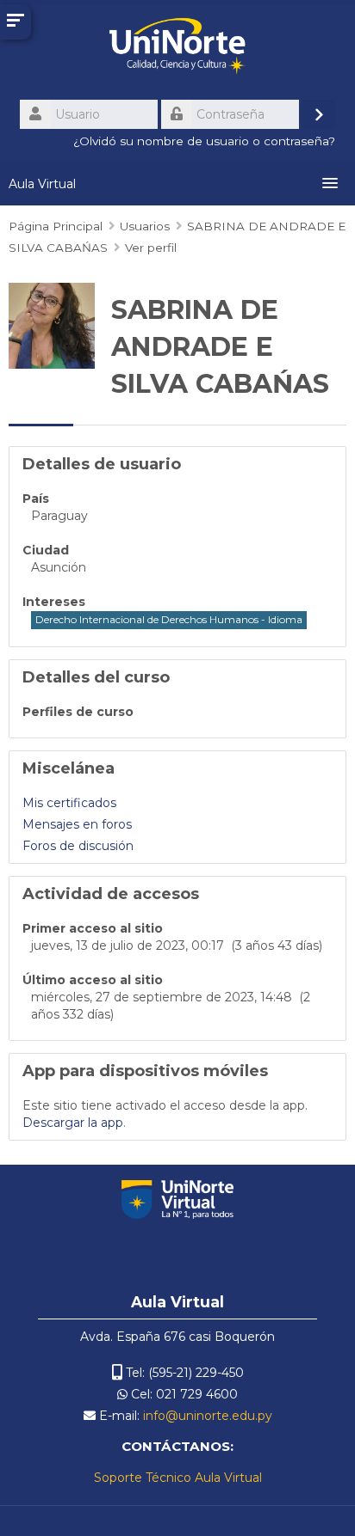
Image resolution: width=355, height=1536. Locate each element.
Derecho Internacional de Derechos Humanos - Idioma (168, 619)
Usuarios (145, 226)
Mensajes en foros (77, 824)
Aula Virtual (42, 184)
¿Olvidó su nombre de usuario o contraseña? (204, 141)
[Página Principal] (177, 49)
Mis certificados (69, 803)
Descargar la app (72, 1122)
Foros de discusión (78, 846)
